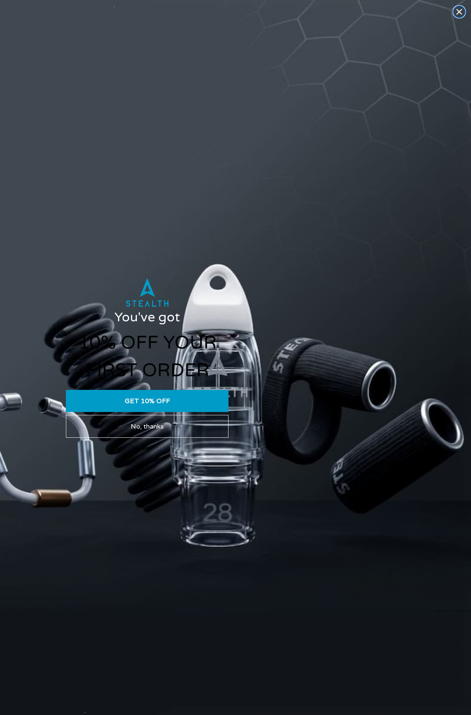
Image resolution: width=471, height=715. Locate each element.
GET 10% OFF (147, 401)
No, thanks (147, 426)
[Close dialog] (459, 12)
